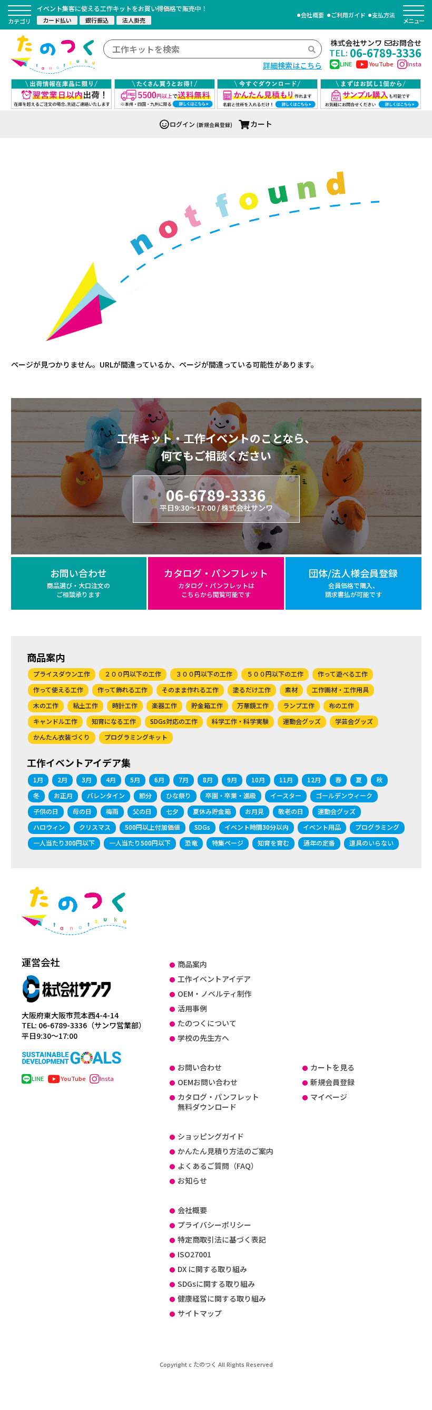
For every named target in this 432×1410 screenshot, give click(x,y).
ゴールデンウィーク (344, 795)
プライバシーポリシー (214, 1224)
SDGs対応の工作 (174, 721)
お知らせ (192, 1180)
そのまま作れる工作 (190, 689)
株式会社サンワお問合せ (375, 43)
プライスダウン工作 (61, 673)
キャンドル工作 (55, 721)
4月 (111, 779)
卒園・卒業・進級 (230, 795)
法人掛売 (133, 20)
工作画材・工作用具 (340, 689)
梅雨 (112, 811)
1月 (38, 779)
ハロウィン (49, 826)
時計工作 (125, 705)
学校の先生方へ (203, 1037)
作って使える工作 (58, 689)
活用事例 (192, 1008)
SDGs (202, 826)
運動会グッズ (302, 721)
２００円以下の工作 (132, 673)
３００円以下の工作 (203, 673)
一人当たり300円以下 (64, 842)
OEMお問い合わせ (208, 1082)
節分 (145, 795)
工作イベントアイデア (214, 979)
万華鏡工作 (253, 705)
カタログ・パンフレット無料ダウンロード (218, 1102)
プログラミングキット (136, 736)
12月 (314, 779)
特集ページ (227, 842)
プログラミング (377, 826)
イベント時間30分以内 (256, 826)
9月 (232, 779)
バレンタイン (106, 795)
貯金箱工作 (207, 705)
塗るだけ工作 (252, 689)
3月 (87, 779)
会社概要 (312, 15)
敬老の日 (290, 811)
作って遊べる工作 (343, 673)
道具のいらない (371, 842)
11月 (286, 779)
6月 (159, 779)
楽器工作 (164, 705)
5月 (135, 779)
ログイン (182, 124)
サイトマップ (200, 1313)
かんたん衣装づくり (61, 736)
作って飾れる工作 (122, 689)
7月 (184, 779)
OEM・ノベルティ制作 (215, 993)
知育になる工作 (114, 721)
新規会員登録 (332, 1082)
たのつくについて (207, 1023)
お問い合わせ (78, 582)
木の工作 (45, 705)
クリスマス (95, 826)
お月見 (254, 811)
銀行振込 (97, 20)
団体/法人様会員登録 (353, 582)
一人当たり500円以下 (140, 842)
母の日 (82, 811)
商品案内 (192, 964)
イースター (285, 795)
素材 (291, 689)
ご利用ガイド (348, 15)
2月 (62, 779)
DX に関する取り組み (212, 1269)
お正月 (63, 795)
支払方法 (383, 15)
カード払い (57, 20)
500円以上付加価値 (152, 826)
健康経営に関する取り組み (222, 1298)
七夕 (172, 811)
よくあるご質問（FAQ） (218, 1165)
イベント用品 (322, 826)
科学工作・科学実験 (240, 721)
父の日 (142, 811)
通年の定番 (319, 842)
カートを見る (332, 1067)
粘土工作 (85, 705)
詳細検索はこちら (292, 65)
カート (261, 123)
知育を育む (273, 842)
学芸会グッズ (354, 721)
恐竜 (191, 842)
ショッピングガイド (211, 1136)
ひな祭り (178, 795)
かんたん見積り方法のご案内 (225, 1151)
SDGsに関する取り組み (216, 1283)
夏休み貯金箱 (212, 811)
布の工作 (341, 705)
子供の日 (45, 811)
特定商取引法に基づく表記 (222, 1239)
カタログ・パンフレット (216, 582)
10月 (258, 779)
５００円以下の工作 (275, 673)
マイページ (328, 1096)
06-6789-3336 (216, 498)
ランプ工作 (299, 705)
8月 (208, 779)
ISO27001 (194, 1254)
